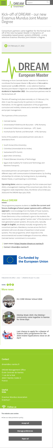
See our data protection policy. (13, 417)
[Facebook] (8, 285)
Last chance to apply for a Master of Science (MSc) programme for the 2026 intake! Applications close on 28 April (33, 334)
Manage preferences (25, 431)
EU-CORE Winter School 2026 (29, 299)
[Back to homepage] (16, 4)
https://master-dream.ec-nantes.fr (29, 244)
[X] (10, 284)
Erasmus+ (6, 400)
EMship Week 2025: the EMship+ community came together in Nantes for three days (33, 317)
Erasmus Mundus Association (14, 397)
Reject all (25, 438)
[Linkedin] (13, 285)
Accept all (25, 423)
